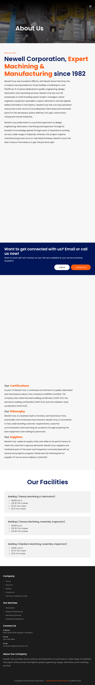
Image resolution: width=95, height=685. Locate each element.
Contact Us (80, 267)
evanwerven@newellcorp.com (15, 646)
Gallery (8, 588)
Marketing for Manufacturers (57, 681)
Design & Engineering (14, 612)
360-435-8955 (9, 639)
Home (8, 581)
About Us (9, 585)
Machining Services (13, 615)
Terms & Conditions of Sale (16, 596)
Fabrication (10, 608)
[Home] (19, 5)
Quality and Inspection (15, 619)
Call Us (62, 267)
